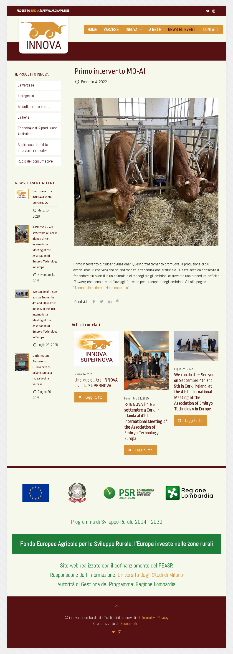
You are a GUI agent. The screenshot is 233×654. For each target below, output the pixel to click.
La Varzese (26, 85)
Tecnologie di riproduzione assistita (101, 287)
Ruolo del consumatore (35, 161)
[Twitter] (207, 11)
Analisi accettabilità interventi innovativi (33, 147)
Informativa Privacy (153, 617)
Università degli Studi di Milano (150, 574)
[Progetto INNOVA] (43, 34)
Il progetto (26, 95)
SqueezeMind (130, 623)
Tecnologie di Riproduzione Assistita (38, 130)
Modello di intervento (34, 106)
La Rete (23, 117)
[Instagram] (213, 11)
